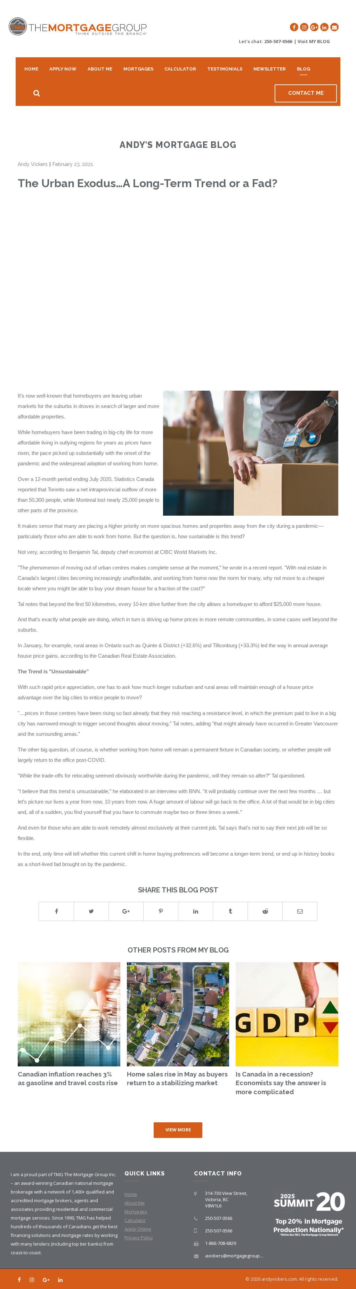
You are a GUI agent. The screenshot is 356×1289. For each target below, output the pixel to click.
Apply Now (62, 69)
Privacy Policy (138, 1237)
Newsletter (269, 69)
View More (178, 1129)
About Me (100, 69)
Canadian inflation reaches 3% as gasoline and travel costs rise (68, 1079)
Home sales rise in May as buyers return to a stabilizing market (177, 1079)
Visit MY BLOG (314, 41)
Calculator (180, 69)
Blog (303, 69)
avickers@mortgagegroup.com (237, 1256)
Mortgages (138, 69)
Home (31, 69)
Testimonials (224, 69)
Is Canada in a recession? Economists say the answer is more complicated (281, 1083)
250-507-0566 (278, 41)
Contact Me (306, 93)
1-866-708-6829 (220, 1243)
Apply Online (137, 1229)
